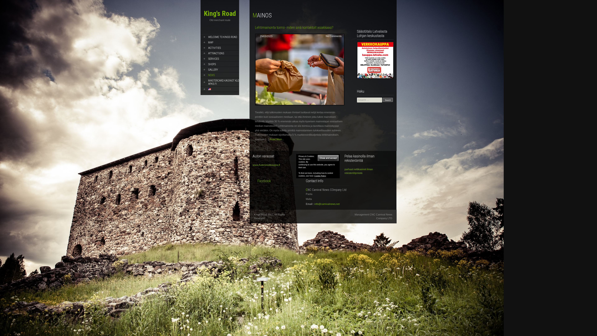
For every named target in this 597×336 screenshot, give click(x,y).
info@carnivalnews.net (327, 204)
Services (213, 58)
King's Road (220, 13)
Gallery (213, 69)
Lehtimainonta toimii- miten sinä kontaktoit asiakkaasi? (294, 27)
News (211, 75)
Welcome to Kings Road (222, 37)
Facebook (264, 181)
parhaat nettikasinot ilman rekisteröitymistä (359, 171)
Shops (212, 64)
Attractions (216, 53)
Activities (214, 47)
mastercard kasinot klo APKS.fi (223, 82)
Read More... (277, 139)
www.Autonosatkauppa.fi (266, 165)
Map (210, 42)
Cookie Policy (320, 176)
